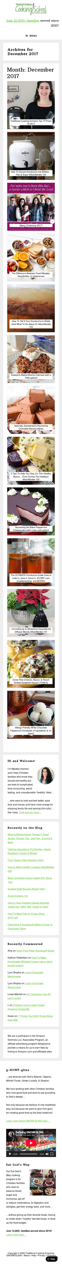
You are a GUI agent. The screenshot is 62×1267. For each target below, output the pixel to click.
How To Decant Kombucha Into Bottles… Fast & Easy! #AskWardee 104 (31, 173)
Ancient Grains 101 (18, 896)
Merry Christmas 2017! (31, 225)
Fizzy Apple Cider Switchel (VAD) (26, 860)
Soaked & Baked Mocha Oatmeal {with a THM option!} (31, 376)
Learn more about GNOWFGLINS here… (28, 1121)
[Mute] (47, 1154)
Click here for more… (30, 812)
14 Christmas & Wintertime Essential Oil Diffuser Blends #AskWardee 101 (31, 630)
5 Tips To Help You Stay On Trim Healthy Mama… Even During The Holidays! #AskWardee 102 (31, 476)
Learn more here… (16, 1234)
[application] (31, 1143)
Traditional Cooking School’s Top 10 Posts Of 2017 (31, 122)
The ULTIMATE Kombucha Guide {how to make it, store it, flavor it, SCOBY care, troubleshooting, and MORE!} (31, 578)
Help (33, 1255)
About (26, 1255)
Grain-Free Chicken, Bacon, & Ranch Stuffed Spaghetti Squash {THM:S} (31, 681)
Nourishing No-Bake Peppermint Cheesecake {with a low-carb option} (31, 529)
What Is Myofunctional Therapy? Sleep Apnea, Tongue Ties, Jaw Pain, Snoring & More (30, 838)
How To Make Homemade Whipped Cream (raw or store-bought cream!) (30, 961)
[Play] (10, 1154)
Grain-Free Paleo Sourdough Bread (35, 950)
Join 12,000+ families (22, 20)
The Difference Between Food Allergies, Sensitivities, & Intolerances (31, 275)
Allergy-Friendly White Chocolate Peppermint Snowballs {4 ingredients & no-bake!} (31, 730)
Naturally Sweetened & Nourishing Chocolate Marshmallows (31, 427)
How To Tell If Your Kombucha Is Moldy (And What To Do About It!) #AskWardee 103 (31, 324)
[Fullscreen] (51, 1154)
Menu (33, 35)
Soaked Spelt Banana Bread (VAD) (26, 889)
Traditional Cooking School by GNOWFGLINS (31, 9)
